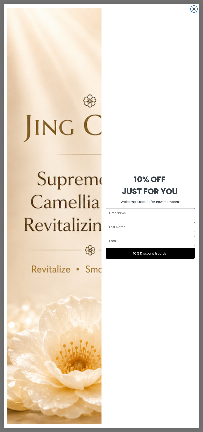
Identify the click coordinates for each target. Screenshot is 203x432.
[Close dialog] (194, 9)
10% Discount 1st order (150, 253)
